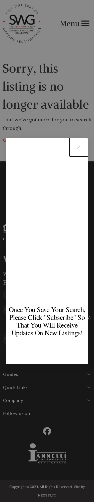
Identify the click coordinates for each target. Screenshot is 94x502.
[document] (47, 251)
